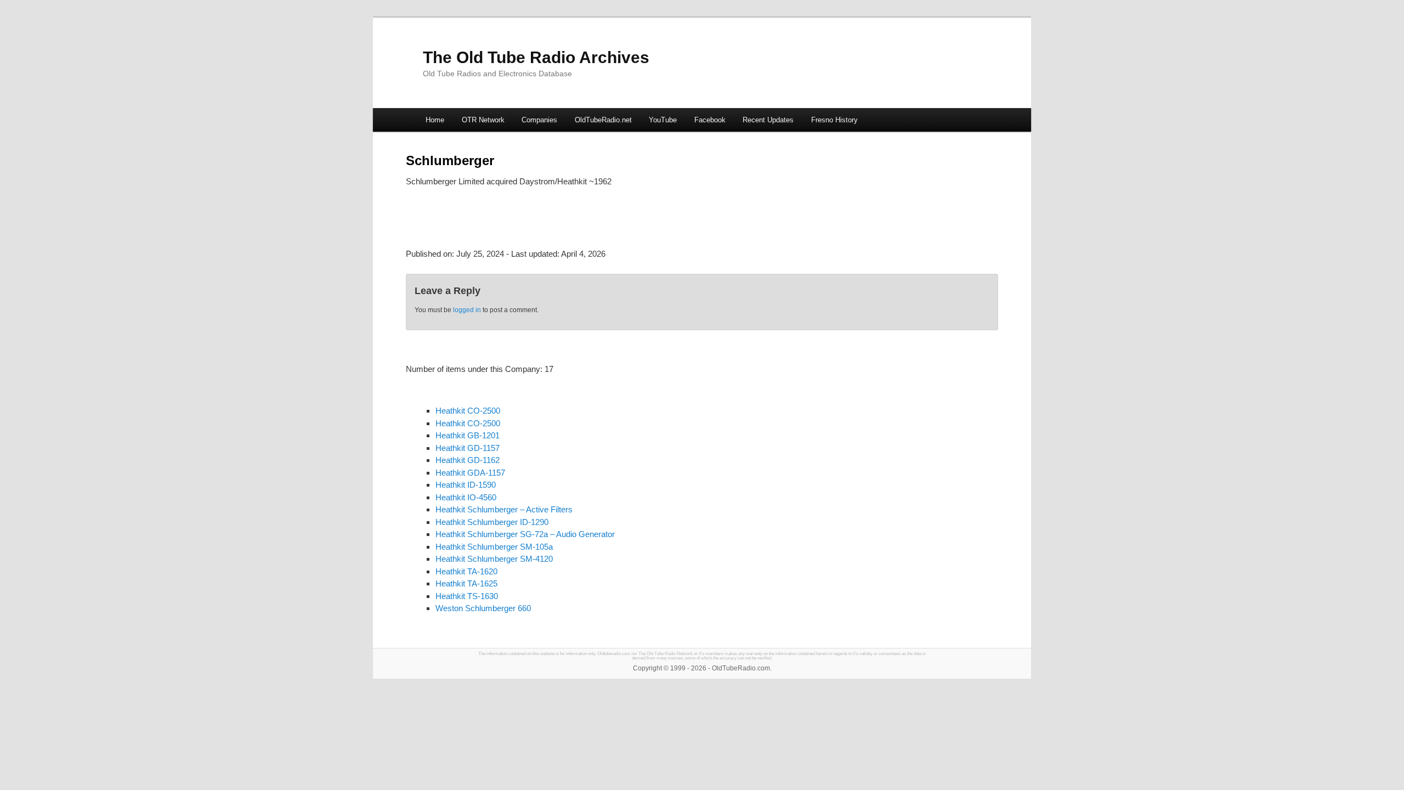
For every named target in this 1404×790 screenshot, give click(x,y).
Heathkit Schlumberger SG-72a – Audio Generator (525, 534)
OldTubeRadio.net (603, 120)
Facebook (710, 120)
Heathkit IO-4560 (465, 497)
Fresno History (834, 120)
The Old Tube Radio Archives (536, 57)
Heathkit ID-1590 (465, 484)
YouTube (663, 120)
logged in (467, 310)
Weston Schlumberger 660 (483, 608)
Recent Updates (768, 120)
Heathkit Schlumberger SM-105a (494, 546)
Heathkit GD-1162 (467, 460)
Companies (539, 120)
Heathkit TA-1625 (466, 583)
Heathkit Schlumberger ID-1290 (491, 522)
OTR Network (483, 120)
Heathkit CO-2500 (467, 410)
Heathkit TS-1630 (466, 596)
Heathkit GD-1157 (467, 448)
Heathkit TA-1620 (466, 571)
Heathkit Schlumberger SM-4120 (494, 558)
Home (435, 120)
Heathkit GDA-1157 (470, 472)
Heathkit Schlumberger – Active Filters (504, 509)
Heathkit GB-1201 (467, 435)
